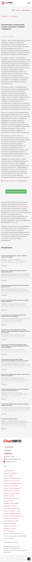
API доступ (8, 453)
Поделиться (27, 10)
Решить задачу (8, 475)
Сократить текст (8, 470)
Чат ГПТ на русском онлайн (12, 533)
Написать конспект (9, 528)
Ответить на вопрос (9, 526)
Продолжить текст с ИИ (11, 498)
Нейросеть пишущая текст (12, 478)
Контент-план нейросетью (12, 488)
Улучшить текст (8, 501)
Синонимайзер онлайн (11, 521)
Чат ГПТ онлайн (8, 538)
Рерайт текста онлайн (10, 518)
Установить (17, 10)
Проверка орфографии (11, 503)
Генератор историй (9, 523)
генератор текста (22, 206)
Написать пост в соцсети (11, 491)
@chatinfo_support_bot (13, 459)
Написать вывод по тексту (11, 511)
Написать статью (8, 496)
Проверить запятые (9, 506)
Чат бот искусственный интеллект (14, 536)
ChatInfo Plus (9, 447)
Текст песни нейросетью (11, 508)
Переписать (15, 180)
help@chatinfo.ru (11, 461)
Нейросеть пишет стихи (11, 481)
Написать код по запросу (11, 493)
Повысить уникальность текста (13, 516)
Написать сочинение (10, 486)
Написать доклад (8, 531)
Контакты (7, 450)
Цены (5, 466)
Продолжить (23, 180)
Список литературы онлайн (12, 483)
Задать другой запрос (16, 192)
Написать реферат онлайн (12, 513)
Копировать (6, 180)
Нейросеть (4, 16)
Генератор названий (10, 473)
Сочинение (13, 16)
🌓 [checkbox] (29, 559)
